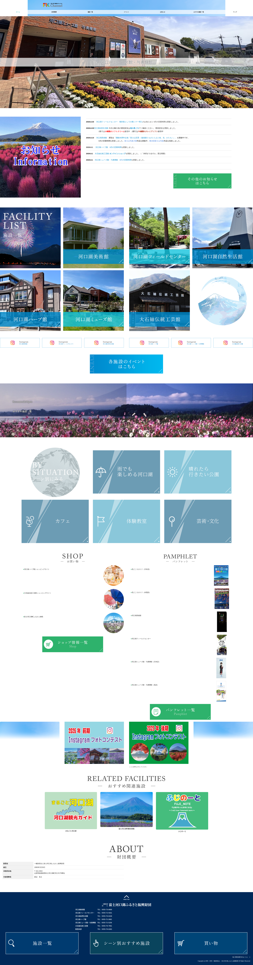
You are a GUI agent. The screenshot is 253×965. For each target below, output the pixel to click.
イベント (126, 12)
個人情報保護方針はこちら (240, 957)
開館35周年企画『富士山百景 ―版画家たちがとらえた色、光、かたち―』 (145, 138)
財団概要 (54, 12)
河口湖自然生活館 (101, 128)
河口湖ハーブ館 (101, 147)
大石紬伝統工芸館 (102, 154)
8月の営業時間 (115, 147)
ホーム (18, 12)
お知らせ (162, 12)
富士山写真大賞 (130, 141)
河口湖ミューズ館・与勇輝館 (106, 160)
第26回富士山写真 (156, 141)
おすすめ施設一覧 (199, 12)
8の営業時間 (125, 160)
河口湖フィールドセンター (107, 122)
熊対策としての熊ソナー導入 (131, 122)
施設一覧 (90, 12)
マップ (235, 12)
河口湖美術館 (101, 138)
